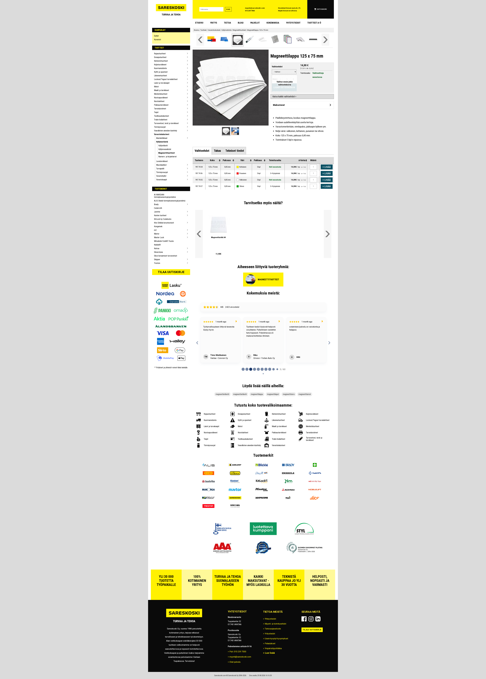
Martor (156, 234)
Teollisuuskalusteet (161, 116)
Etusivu (199, 22)
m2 (155, 230)
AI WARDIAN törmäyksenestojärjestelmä (165, 195)
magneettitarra (289, 394)
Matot (156, 86)
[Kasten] (235, 481)
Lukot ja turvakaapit (161, 83)
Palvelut (255, 22)
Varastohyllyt (161, 176)
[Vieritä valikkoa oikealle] (325, 40)
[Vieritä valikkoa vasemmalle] (200, 40)
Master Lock (159, 237)
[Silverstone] (261, 498)
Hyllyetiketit (163, 145)
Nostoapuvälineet (161, 97)
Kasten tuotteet (160, 215)
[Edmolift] (261, 473)
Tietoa (227, 22)
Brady (156, 204)
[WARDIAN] (235, 506)
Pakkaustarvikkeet (161, 105)
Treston (157, 263)
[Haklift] (314, 473)
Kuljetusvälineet (160, 64)
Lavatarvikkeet (162, 161)
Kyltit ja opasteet (161, 72)
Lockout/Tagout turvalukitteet (166, 79)
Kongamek (158, 226)
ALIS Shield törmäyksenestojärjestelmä (169, 201)
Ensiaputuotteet (160, 57)
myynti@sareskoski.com (255, 8)
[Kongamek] (288, 481)
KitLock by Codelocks (162, 219)
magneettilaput (273, 394)
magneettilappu (257, 394)
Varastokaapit (161, 179)
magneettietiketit (240, 394)
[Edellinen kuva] (197, 87)
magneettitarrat (305, 394)
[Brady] (288, 465)
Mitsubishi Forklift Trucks (164, 241)
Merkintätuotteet (160, 94)
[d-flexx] (235, 473)
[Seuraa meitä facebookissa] (304, 618)
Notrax (156, 248)
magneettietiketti (222, 394)
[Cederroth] (314, 465)
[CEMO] (208, 473)
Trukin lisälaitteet (160, 119)
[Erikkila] (288, 473)
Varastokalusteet (161, 134)
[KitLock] (261, 481)
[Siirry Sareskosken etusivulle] (171, 9)
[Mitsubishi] (288, 490)
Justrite (157, 212)
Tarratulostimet (160, 108)
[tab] (202, 151)
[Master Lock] (261, 490)
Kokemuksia (273, 22)
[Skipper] (288, 498)
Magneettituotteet (166, 153)
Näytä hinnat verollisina (287, 11)
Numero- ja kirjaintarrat (167, 156)
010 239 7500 (250, 11)
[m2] (314, 481)
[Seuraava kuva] (264, 87)
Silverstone (158, 252)
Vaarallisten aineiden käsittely (165, 130)
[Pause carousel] (263, 373)
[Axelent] (235, 465)
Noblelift (157, 245)
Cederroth (158, 208)
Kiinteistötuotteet (161, 61)
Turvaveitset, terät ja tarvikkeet (166, 123)
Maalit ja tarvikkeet (161, 90)
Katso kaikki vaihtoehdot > (284, 96)
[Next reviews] (329, 343)
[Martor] (235, 490)
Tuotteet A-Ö (314, 22)
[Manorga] (208, 490)
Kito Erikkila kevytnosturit (164, 223)
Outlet (156, 36)
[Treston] (208, 506)
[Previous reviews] (197, 343)
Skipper (157, 259)
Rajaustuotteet (160, 53)
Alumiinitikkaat (161, 138)
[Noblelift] (314, 490)
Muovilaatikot (161, 165)
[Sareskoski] (235, 498)
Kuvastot (157, 39)
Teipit (156, 112)
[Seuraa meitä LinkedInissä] (317, 618)
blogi (241, 22)
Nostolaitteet (159, 101)
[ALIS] (208, 465)
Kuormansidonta (160, 68)
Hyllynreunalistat (164, 149)
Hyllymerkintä (162, 142)
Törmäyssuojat (160, 127)
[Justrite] (208, 481)
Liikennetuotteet (160, 75)
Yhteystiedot (293, 22)
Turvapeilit (160, 168)
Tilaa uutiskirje (171, 272)
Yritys (213, 22)
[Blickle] (261, 465)
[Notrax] (208, 498)
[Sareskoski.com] (184, 617)
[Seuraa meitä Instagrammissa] (310, 618)
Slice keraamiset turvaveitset (165, 256)
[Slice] (314, 498)
